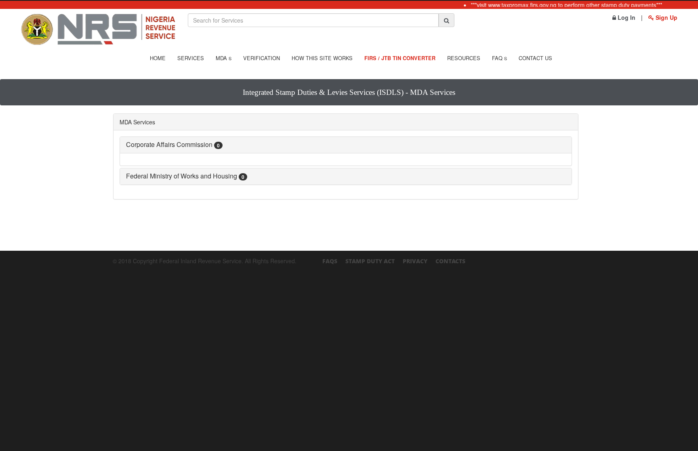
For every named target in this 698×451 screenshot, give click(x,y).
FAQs (329, 261)
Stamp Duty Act (370, 261)
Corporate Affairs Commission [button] (173, 144)
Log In (625, 17)
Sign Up (665, 17)
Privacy (415, 261)
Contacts (450, 261)
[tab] (346, 145)
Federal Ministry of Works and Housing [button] (185, 175)
